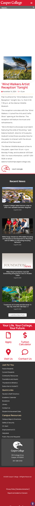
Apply (8, 342)
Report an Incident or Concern (17, 493)
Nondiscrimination (22, 489)
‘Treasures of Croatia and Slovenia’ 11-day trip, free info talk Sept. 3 (17, 306)
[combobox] (16, 7)
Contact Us (25, 358)
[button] (31, 3)
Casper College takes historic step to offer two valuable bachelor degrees (17, 206)
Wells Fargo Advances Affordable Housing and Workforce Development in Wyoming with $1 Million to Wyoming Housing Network (17, 239)
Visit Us (8, 358)
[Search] (34, 7)
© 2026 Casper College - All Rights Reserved (17, 477)
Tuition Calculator (25, 343)
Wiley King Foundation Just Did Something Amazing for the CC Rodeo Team (17, 273)
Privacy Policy (10, 489)
